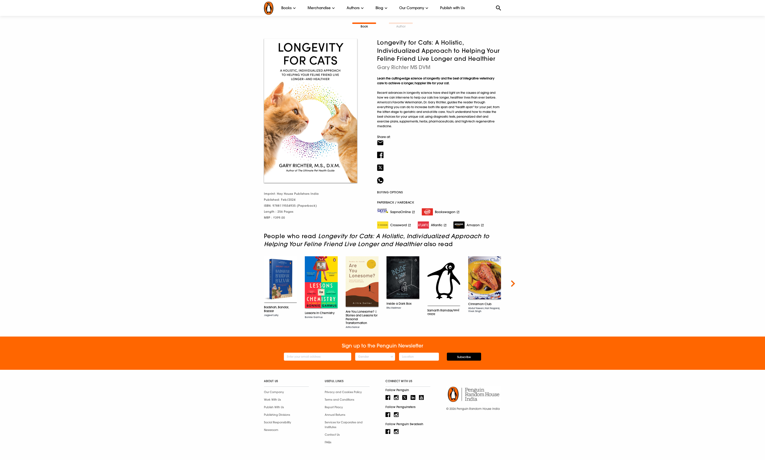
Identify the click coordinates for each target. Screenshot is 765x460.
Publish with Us (452, 8)
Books (286, 8)
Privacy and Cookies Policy (343, 392)
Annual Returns (335, 415)
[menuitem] (286, 8)
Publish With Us (274, 407)
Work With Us (272, 399)
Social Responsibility (277, 422)
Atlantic (436, 225)
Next (513, 284)
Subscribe (464, 357)
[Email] (439, 140)
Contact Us (332, 435)
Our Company (411, 8)
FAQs (328, 442)
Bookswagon (445, 212)
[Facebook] (439, 152)
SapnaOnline (400, 212)
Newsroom (271, 430)
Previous (252, 283)
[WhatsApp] (439, 178)
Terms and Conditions (339, 399)
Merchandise (319, 8)
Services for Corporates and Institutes (344, 425)
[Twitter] (439, 165)
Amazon (473, 225)
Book (364, 26)
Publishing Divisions (277, 415)
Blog (379, 8)
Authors (353, 8)
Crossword (398, 225)
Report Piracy (334, 407)
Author (401, 26)
